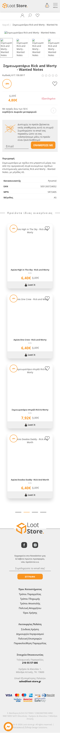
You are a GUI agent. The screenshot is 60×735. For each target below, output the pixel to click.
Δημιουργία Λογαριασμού (30, 633)
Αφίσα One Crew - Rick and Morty (30, 340)
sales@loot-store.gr (30, 681)
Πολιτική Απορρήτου (30, 608)
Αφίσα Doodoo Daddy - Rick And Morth (30, 480)
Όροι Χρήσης (30, 612)
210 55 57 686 (30, 662)
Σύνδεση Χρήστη (30, 629)
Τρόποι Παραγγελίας (30, 594)
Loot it (31, 284)
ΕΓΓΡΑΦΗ (30, 576)
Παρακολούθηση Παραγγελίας (30, 643)
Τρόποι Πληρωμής (30, 598)
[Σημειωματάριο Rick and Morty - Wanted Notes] (30, 32)
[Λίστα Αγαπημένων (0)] (38, 15)
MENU (55, 7)
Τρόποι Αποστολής (30, 603)
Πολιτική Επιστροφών (30, 638)
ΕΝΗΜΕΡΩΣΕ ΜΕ (43, 145)
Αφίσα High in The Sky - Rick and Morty (30, 270)
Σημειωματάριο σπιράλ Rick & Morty (30, 410)
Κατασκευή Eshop (22, 727)
